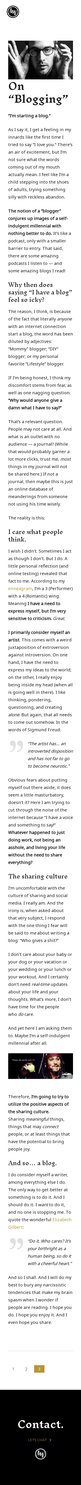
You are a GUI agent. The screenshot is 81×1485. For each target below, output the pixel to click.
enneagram (20, 588)
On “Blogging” (38, 92)
